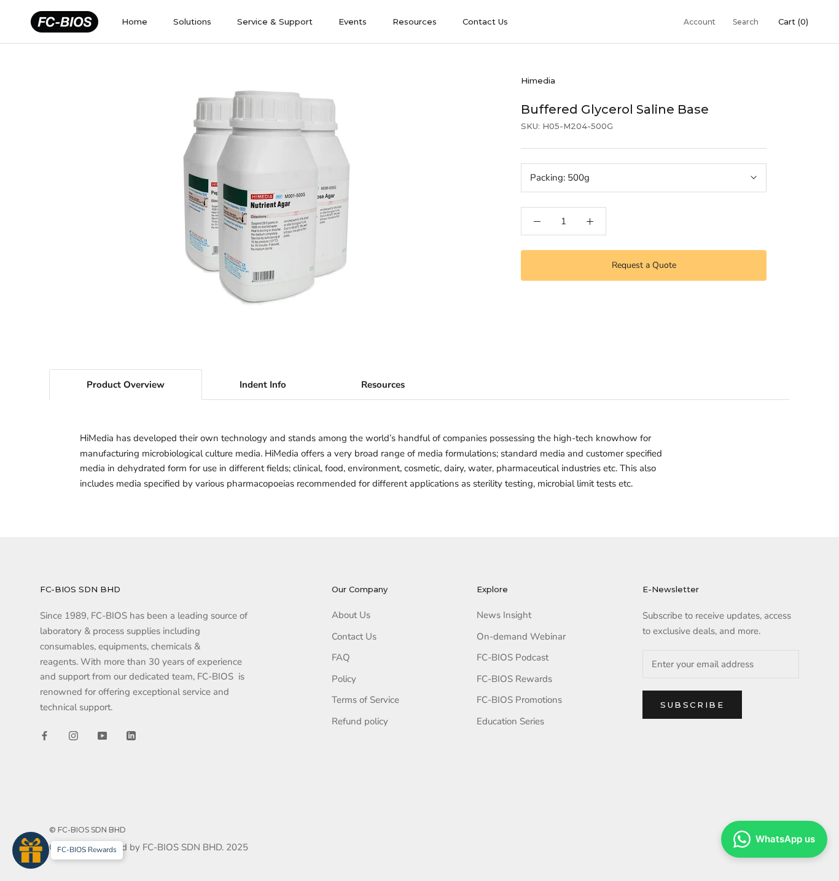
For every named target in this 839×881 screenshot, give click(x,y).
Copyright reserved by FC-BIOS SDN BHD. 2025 (148, 847)
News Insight (504, 615)
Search (746, 21)
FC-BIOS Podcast (512, 657)
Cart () (793, 21)
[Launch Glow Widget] (30, 850)
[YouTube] (102, 735)
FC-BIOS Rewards (514, 679)
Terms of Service (365, 700)
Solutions (192, 21)
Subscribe (692, 705)
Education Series (510, 721)
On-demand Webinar (521, 636)
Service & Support (275, 21)
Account (700, 21)
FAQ (341, 657)
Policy (344, 679)
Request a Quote (644, 265)
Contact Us (485, 21)
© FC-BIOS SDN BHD (87, 829)
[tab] (125, 384)
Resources (414, 21)
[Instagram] (73, 735)
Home (134, 21)
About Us (351, 615)
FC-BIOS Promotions (519, 700)
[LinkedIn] (131, 735)
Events (352, 21)
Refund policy (360, 721)
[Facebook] (44, 735)
